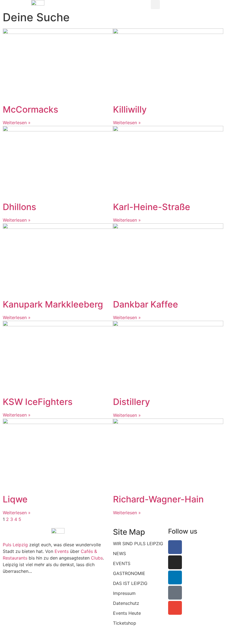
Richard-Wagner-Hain (158, 499)
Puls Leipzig (15, 544)
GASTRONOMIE (129, 573)
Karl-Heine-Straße (151, 207)
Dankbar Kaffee (145, 304)
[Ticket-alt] (175, 593)
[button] (155, 4)
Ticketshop (124, 623)
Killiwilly (130, 109)
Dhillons (19, 207)
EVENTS (121, 563)
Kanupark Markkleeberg (53, 304)
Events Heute (127, 613)
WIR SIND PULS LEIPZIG (138, 543)
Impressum (124, 593)
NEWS (119, 553)
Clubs (97, 558)
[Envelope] (175, 608)
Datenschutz (126, 603)
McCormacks (30, 109)
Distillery (131, 401)
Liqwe (15, 499)
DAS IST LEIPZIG (130, 583)
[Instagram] (175, 562)
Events (62, 551)
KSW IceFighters (37, 401)
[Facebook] (175, 547)
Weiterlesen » (17, 122)
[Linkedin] (175, 577)
